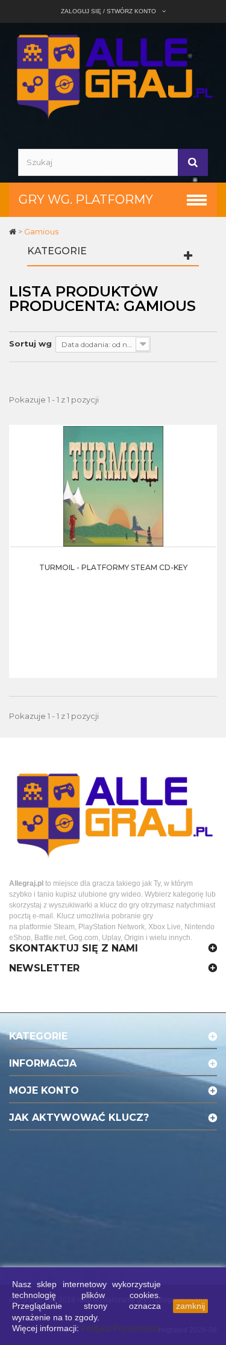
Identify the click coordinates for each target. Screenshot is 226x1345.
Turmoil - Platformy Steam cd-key (113, 567)
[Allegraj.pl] (113, 75)
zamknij (190, 1306)
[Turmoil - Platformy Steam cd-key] (113, 486)
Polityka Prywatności (120, 1328)
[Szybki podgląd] (204, 462)
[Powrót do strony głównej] (13, 231)
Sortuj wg (30, 343)
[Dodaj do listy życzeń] (204, 492)
